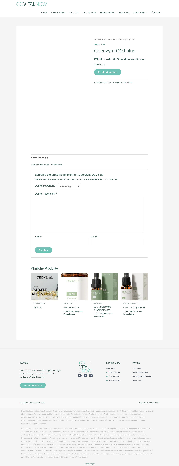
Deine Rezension (46, 193)
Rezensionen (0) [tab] (39, 157)
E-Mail (94, 236)
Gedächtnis (112, 39)
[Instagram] (85, 375)
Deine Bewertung (46, 185)
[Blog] (91, 375)
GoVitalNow (99, 39)
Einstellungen (89, 464)
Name (38, 236)
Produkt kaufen (107, 72)
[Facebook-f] (80, 375)
